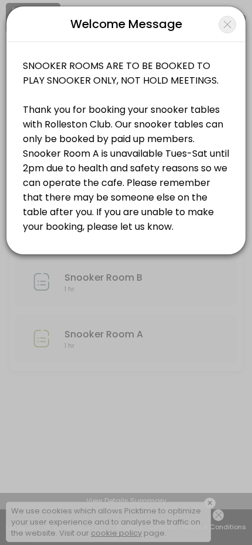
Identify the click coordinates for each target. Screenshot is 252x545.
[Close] (227, 24)
